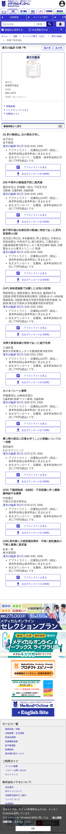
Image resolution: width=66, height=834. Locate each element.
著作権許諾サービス (14, 753)
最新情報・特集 (12, 729)
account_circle (62, 3)
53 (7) (20, 146)
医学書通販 (10, 745)
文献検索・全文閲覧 (14, 733)
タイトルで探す (40, 17)
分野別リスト (13, 113)
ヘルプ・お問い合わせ (15, 770)
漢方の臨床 (56, 36)
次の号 (58, 48)
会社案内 (9, 787)
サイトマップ (11, 774)
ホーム (4, 36)
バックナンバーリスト (17, 110)
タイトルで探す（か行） (34, 36)
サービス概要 (11, 766)
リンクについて (12, 799)
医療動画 (9, 749)
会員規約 (9, 803)
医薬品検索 (10, 737)
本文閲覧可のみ (40, 30)
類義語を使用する (14, 30)
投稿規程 (10, 106)
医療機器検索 (11, 741)
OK (33, 828)
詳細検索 (14, 17)
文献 (15, 36)
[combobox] (17, 24)
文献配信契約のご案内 (15, 795)
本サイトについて (13, 791)
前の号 (47, 48)
